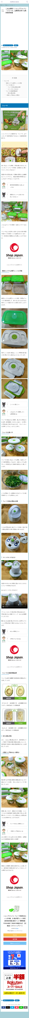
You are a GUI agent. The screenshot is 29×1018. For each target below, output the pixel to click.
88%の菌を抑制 (11, 93)
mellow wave (14, 2)
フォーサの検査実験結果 (11, 91)
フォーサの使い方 (10, 85)
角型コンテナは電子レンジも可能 (14, 83)
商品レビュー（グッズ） (7, 45)
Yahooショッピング (15, 943)
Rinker (17, 928)
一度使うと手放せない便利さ (13, 95)
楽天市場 (15, 939)
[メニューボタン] (2, 2)
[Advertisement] (14, 29)
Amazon (15, 935)
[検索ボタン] (27, 2)
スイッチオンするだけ (13, 89)
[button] (3, 1007)
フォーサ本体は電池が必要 (14, 87)
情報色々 (16, 45)
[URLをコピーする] (25, 1007)
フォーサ (6, 81)
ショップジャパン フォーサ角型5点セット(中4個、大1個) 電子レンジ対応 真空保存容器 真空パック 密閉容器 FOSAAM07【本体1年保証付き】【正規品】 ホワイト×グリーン (14, 921)
